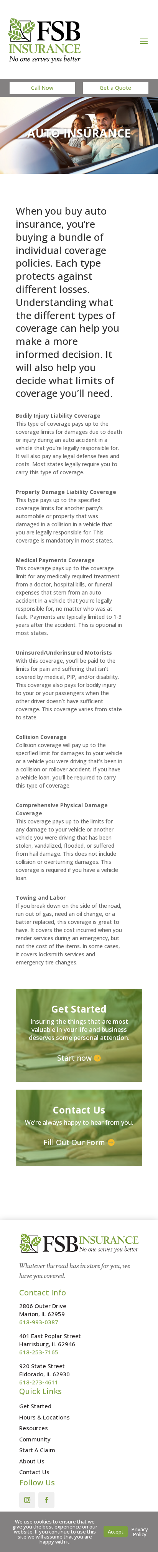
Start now (74, 1058)
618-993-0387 (38, 1322)
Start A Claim (37, 1450)
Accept (115, 1531)
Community (35, 1439)
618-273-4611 (38, 1382)
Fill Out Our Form (74, 1142)
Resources (33, 1428)
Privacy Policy (140, 1532)
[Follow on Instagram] (27, 1500)
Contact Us (34, 1472)
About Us (31, 1461)
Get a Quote (115, 87)
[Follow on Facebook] (46, 1500)
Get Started (35, 1406)
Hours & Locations (44, 1417)
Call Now (42, 87)
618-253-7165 (38, 1352)
